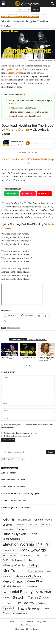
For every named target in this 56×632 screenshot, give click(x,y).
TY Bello (6, 613)
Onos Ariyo (43, 591)
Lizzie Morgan (7, 576)
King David (7, 26)
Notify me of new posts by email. (17, 436)
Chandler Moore (43, 519)
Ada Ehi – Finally (8, 472)
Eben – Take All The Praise (13, 486)
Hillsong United (22, 560)
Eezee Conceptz (12, 539)
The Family (8, 603)
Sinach (18, 597)
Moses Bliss (35, 581)
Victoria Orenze (15, 73)
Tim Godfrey (25, 603)
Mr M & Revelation (14, 586)
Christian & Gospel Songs (9, 14)
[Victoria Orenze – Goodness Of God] (9, 349)
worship (9, 76)
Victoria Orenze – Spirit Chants (22, 108)
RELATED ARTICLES (18, 339)
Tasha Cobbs (39, 597)
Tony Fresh (41, 603)
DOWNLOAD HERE (28, 152)
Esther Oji (43, 544)
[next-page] (29, 365)
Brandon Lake (24, 520)
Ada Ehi (9, 520)
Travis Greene (29, 608)
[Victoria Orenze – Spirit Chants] (28, 349)
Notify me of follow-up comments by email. (21, 433)
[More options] (51, 143)
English (9, 459)
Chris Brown (33, 525)
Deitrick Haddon (8, 529)
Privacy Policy (41, 622)
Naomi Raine (33, 586)
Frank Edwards (32, 550)
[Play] (28, 143)
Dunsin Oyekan (14, 534)
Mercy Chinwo (13, 581)
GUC (6, 560)
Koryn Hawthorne (35, 571)
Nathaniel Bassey (18, 592)
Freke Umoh (10, 555)
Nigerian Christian (13, 69)
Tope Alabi (8, 608)
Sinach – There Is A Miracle (13, 500)
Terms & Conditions (28, 625)
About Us (21, 622)
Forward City (9, 550)
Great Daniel (41, 556)
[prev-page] (26, 365)
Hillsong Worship (14, 565)
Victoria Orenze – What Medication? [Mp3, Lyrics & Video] (46, 358)
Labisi (49, 571)
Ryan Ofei (6, 597)
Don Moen (22, 529)
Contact (30, 622)
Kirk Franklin (13, 571)
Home (12, 622)
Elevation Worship (18, 544)
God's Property (26, 556)
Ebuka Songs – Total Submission (16, 507)
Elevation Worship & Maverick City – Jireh (20, 493)
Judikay (32, 565)
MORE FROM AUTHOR (37, 339)
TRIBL (46, 608)
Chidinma (7, 524)
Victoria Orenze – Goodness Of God (25, 116)
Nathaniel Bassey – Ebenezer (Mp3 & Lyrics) (28, 112)
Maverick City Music (28, 576)
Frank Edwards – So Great (13, 479)
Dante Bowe (45, 525)
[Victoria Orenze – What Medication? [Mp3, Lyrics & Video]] (46, 349)
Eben (33, 534)
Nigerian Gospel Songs (30, 17)
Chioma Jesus (20, 525)
